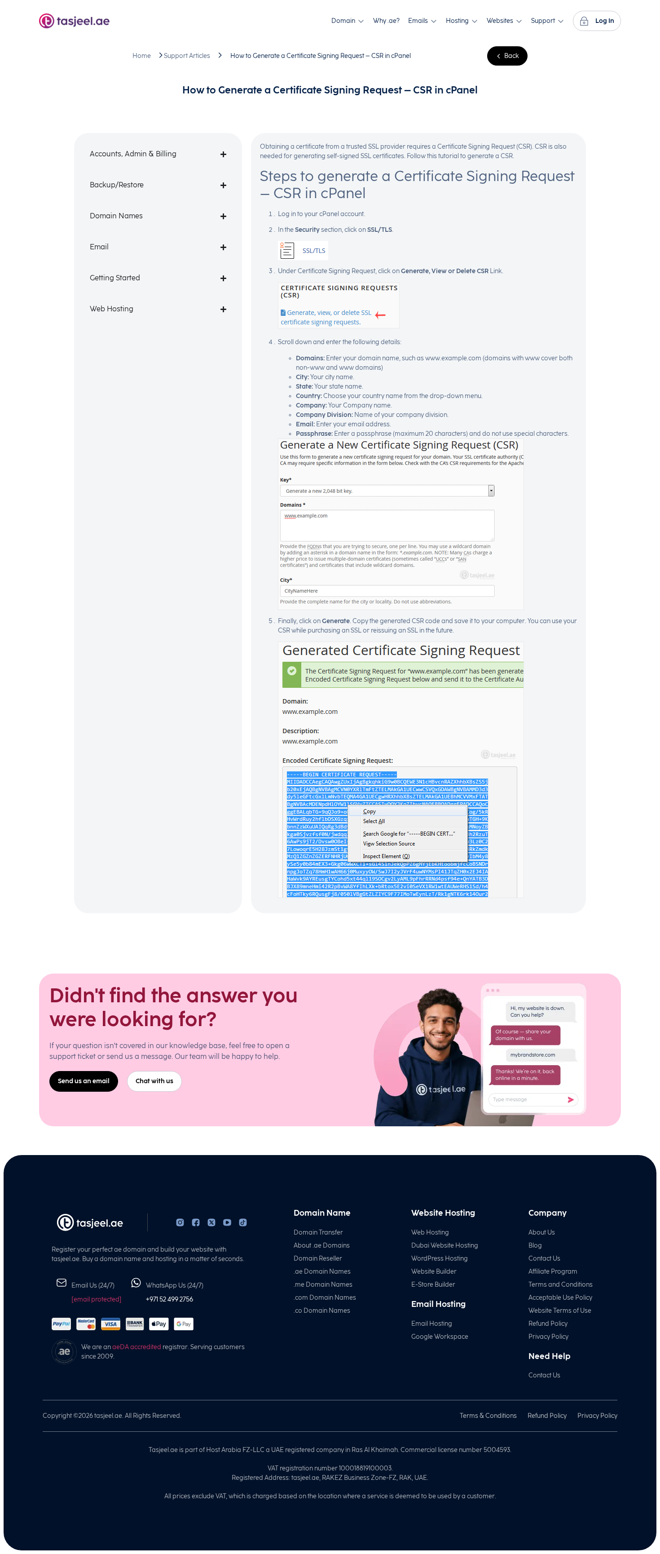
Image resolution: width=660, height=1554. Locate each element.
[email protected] (96, 1299)
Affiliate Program (552, 1271)
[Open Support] (560, 21)
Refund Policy (548, 1324)
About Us (541, 1232)
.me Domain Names (323, 1284)
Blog (535, 1245)
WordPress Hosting (439, 1258)
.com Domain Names (325, 1298)
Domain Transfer (318, 1232)
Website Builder (434, 1271)
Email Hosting (431, 1324)
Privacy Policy (548, 1337)
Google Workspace (439, 1337)
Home (141, 56)
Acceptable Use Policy (560, 1298)
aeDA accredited (136, 1347)
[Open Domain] (361, 21)
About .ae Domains (322, 1245)
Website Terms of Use (559, 1311)
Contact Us (544, 1258)
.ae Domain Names (322, 1271)
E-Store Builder (433, 1284)
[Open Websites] (519, 21)
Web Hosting (430, 1232)
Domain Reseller (318, 1258)
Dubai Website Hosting (444, 1245)
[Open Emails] (433, 21)
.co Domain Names (322, 1311)
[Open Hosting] (474, 21)
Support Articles (187, 56)
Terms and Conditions (560, 1284)
